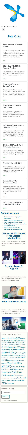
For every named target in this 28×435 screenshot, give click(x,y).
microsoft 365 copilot (13, 360)
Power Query (11, 375)
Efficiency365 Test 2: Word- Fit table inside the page (13, 146)
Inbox (3, 357)
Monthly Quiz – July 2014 (12, 163)
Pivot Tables (19, 369)
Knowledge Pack (10, 357)
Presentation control (6, 378)
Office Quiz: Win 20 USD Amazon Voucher (11, 67)
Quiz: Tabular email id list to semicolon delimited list (13, 203)
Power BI (6, 372)
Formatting (21, 353)
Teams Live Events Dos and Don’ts (13, 222)
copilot (6, 344)
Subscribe (5, 397)
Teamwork (16, 380)
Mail (16, 357)
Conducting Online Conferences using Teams (15, 224)
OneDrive (14, 366)
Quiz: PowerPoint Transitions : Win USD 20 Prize (13, 126)
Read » (4, 60)
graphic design (12, 355)
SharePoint (21, 378)
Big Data (21, 340)
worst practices (10, 383)
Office (11, 363)
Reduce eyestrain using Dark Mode (13, 229)
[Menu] (3, 29)
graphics (21, 355)
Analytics (14, 338)
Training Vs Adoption (9, 225)
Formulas (4, 355)
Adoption (4, 338)
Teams (10, 380)
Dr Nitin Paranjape (11, 347)
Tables (3, 380)
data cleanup (13, 344)
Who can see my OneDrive (10, 227)
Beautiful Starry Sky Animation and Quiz (10, 182)
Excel (10, 352)
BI (16, 340)
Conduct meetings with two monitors (13, 220)
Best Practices (8, 340)
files (19, 227)
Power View (19, 375)
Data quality (21, 344)
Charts (3, 342)
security (14, 378)
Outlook (10, 369)
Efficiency (8, 349)
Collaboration (13, 343)
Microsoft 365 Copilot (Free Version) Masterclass (14, 235)
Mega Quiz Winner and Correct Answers (11, 85)
